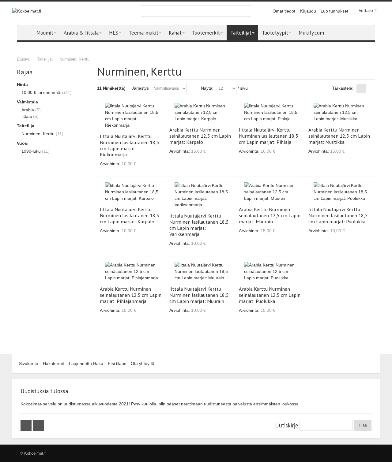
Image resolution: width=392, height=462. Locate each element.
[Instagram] (38, 425)
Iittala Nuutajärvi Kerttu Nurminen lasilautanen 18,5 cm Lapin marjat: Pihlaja (268, 135)
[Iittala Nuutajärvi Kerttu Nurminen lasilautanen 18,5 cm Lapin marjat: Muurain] (201, 271)
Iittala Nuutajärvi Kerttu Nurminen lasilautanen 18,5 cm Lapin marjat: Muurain (199, 294)
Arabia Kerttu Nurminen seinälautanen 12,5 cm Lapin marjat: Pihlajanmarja (130, 294)
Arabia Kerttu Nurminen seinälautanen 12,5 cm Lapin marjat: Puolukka (269, 294)
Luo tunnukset (334, 11)
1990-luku (31, 151)
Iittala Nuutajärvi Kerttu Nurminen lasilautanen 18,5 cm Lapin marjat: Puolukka (338, 215)
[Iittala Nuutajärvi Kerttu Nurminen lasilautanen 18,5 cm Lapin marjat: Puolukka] (340, 192)
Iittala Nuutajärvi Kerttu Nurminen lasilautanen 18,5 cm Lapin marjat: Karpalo (129, 215)
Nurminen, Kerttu (38, 133)
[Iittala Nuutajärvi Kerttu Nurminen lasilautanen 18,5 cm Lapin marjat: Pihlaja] (271, 112)
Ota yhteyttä (142, 363)
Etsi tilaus (117, 363)
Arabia (27, 109)
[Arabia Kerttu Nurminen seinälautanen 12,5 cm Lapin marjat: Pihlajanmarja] (132, 271)
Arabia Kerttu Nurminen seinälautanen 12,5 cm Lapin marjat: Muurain (269, 215)
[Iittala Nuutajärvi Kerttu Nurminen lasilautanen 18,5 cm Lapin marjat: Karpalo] (132, 192)
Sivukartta (28, 363)
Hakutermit (53, 363)
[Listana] (370, 88)
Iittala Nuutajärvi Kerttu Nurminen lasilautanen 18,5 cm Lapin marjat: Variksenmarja (199, 224)
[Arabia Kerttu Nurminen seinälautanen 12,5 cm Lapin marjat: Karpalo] (201, 112)
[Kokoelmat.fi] (26, 11)
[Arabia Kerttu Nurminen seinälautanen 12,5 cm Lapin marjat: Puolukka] (271, 271)
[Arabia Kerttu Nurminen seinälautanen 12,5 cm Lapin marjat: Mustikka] (340, 112)
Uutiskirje (286, 425)
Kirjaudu (308, 11)
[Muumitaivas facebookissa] (27, 425)
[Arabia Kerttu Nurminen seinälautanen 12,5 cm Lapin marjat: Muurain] (271, 192)
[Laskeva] (192, 88)
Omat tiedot (284, 11)
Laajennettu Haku (86, 363)
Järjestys (140, 88)
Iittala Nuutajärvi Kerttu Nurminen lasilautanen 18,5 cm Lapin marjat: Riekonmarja (129, 145)
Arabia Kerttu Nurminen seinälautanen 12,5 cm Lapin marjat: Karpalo (200, 135)
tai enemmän (42, 92)
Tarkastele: (342, 88)
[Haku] (245, 11)
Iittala (26, 116)
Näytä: (207, 88)
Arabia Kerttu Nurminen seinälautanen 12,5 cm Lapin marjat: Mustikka (339, 135)
